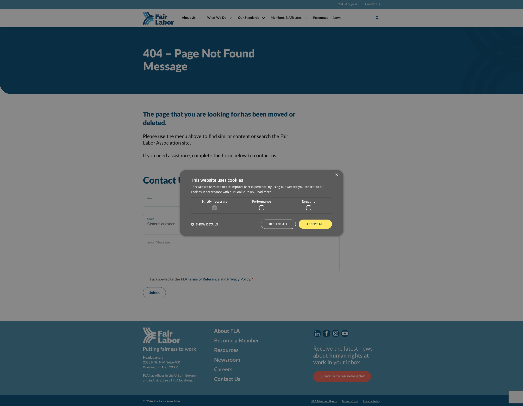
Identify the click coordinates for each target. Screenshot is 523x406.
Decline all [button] (278, 224)
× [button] (336, 174)
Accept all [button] (315, 224)
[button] (204, 224)
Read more (263, 192)
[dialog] (261, 203)
